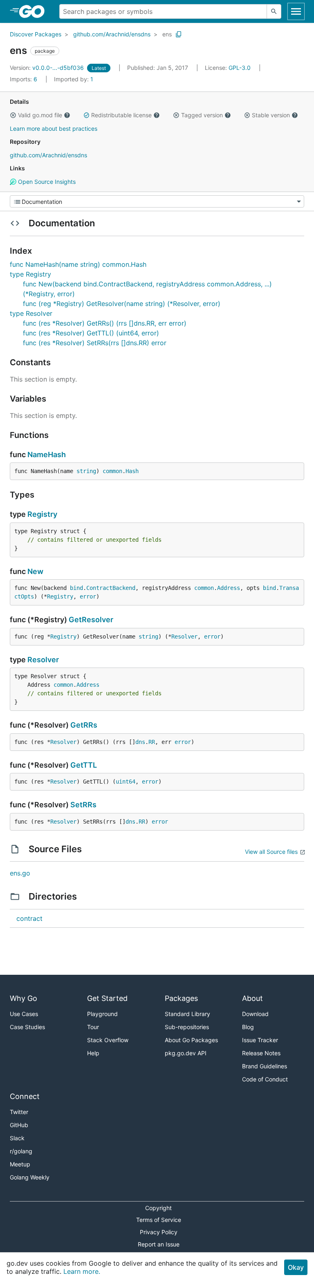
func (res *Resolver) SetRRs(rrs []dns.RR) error (94, 343)
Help (93, 1053)
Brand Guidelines (264, 1066)
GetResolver (91, 619)
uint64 (125, 781)
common (112, 471)
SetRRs (83, 804)
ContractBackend (110, 588)
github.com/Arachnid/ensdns (111, 34)
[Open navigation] (296, 11)
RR (151, 742)
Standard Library (187, 1013)
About (252, 998)
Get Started (107, 998)
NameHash (46, 454)
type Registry (30, 274)
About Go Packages (191, 1039)
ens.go (20, 873)
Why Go (23, 998)
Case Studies (27, 1026)
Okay (296, 1267)
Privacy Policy (158, 1231)
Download (255, 1013)
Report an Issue (158, 1244)
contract (29, 918)
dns (140, 742)
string (86, 471)
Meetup (20, 1164)
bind (76, 588)
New (35, 571)
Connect (25, 1096)
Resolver (184, 636)
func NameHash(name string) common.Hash (78, 264)
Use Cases (24, 1013)
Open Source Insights (46, 181)
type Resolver (31, 313)
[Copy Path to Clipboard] (178, 34)
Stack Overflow (107, 1039)
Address (228, 588)
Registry (42, 514)
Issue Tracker (260, 1039)
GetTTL (83, 765)
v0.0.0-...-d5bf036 (47, 67)
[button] (13, 115)
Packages (181, 998)
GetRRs (83, 725)
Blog (248, 1026)
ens (167, 34)
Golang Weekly (29, 1177)
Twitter (19, 1111)
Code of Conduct (265, 1079)
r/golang (21, 1151)
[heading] (34, 11)
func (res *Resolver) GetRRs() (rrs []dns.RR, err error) (104, 323)
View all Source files (271, 851)
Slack (17, 1138)
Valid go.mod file (40, 115)
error (88, 596)
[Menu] (157, 201)
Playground (102, 1013)
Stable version (271, 115)
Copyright (158, 1207)
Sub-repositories (187, 1026)
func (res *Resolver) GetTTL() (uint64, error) (91, 333)
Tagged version (201, 115)
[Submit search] (274, 11)
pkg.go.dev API (185, 1053)
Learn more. (81, 1271)
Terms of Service (158, 1219)
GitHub (19, 1124)
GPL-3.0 (240, 67)
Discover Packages (35, 34)
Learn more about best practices (53, 128)
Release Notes (261, 1053)
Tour (93, 1026)
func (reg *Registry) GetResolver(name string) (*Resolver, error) (121, 303)
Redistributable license (121, 115)
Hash (132, 471)
